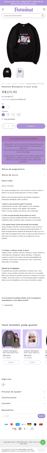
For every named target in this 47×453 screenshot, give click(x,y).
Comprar (11, 362)
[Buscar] (43, 15)
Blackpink (21, 83)
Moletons (14, 83)
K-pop (8, 83)
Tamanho (5, 111)
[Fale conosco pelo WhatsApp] (42, 442)
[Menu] (3, 9)
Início (3, 83)
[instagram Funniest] (3, 384)
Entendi (41, 450)
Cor (3, 104)
